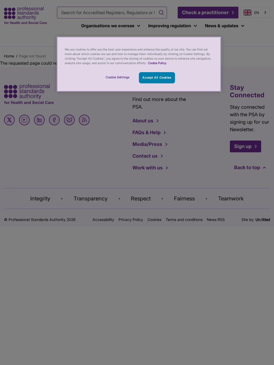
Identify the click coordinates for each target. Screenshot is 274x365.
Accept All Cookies (156, 77)
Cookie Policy (157, 63)
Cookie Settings (118, 77)
